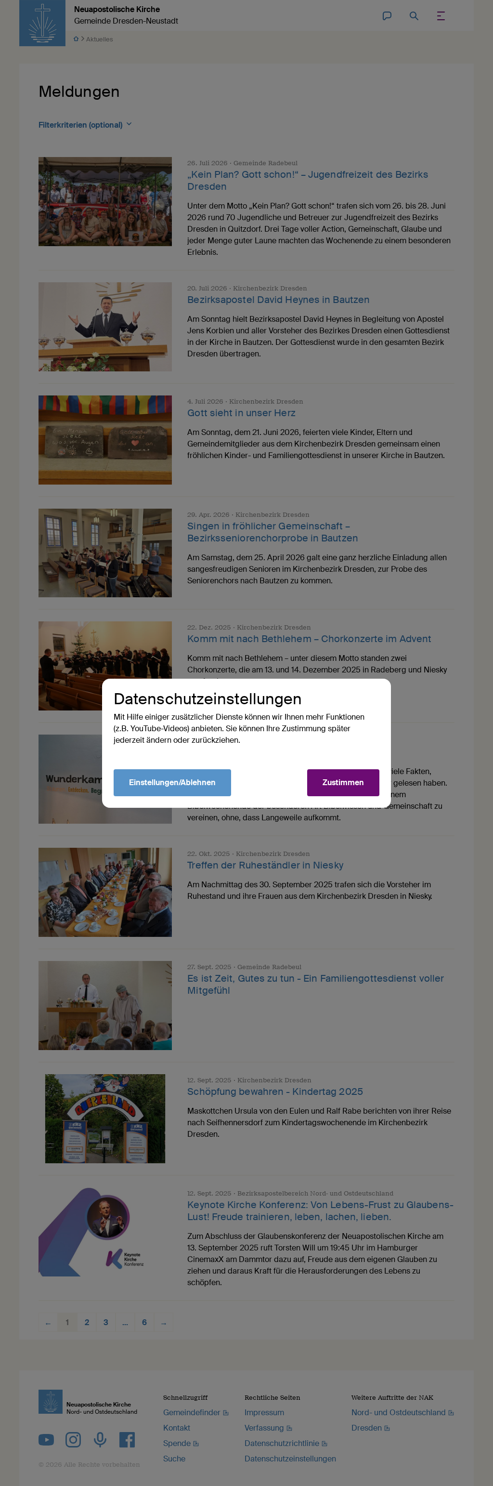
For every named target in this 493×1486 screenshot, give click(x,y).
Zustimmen (343, 782)
